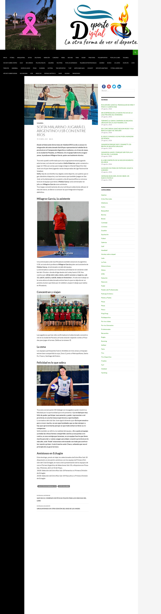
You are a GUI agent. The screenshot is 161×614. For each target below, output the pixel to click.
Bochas (70, 57)
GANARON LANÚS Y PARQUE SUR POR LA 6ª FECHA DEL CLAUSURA (117, 153)
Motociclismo (25, 68)
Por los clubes (115, 57)
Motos (103, 270)
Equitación (105, 234)
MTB (31, 73)
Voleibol (126, 57)
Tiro (102, 353)
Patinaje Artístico (50, 73)
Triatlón (6, 68)
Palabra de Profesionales (88, 63)
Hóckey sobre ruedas (10, 73)
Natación (47, 57)
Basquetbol (21, 57)
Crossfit (90, 68)
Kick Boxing (23, 73)
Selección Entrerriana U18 (47, 486)
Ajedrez (101, 63)
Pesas (34, 68)
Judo (133, 63)
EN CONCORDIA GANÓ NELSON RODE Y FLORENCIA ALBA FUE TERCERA (117, 129)
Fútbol (12, 57)
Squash (67, 73)
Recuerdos (29, 63)
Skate (60, 73)
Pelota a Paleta (40, 63)
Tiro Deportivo (61, 68)
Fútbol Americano (117, 68)
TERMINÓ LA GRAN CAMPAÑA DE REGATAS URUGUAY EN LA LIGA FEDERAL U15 (117, 122)
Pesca (103, 309)
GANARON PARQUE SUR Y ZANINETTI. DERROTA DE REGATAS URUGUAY (116, 145)
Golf (21, 63)
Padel (63, 57)
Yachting (59, 63)
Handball (15, 68)
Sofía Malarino (64, 486)
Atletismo (38, 57)
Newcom (38, 73)
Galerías (51, 63)
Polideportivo (102, 57)
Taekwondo (76, 73)
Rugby (84, 57)
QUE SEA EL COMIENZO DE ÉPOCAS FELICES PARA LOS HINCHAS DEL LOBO (61, 498)
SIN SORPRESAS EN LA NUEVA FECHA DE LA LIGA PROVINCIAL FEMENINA (117, 114)
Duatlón (125, 63)
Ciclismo (117, 63)
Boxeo (109, 63)
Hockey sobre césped (10, 63)
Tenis (77, 57)
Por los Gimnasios (71, 63)
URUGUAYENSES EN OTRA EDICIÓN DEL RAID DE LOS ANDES (58, 507)
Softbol (50, 68)
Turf (69, 68)
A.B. (52, 139)
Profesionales (106, 329)
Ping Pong (91, 57)
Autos (30, 57)
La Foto (103, 262)
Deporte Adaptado (102, 68)
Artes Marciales (79, 68)
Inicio (5, 57)
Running (42, 68)
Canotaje (55, 57)
